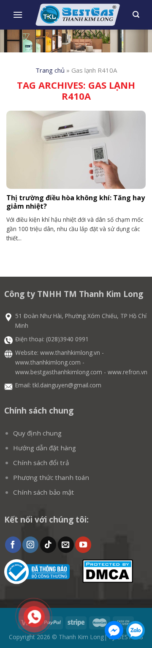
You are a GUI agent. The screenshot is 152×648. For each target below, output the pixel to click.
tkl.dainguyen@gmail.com (67, 385)
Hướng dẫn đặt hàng (44, 448)
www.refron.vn (127, 372)
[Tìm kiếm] (136, 14)
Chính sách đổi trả (41, 462)
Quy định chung (37, 433)
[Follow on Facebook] (13, 544)
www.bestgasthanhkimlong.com (58, 372)
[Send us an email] (66, 544)
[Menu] (17, 14)
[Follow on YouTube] (83, 544)
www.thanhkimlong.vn (70, 353)
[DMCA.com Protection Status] (107, 570)
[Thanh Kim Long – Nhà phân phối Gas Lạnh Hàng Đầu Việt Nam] (77, 15)
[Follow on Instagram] (30, 544)
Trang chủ (50, 70)
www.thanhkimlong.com (48, 362)
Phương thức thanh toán (51, 477)
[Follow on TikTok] (48, 544)
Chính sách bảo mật (43, 492)
